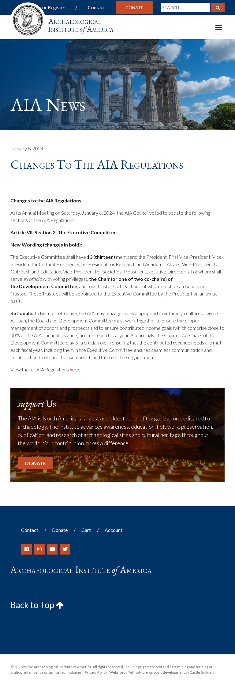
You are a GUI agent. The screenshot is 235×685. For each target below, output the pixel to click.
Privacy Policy (96, 672)
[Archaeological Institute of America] (28, 18)
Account (113, 530)
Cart (86, 530)
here (74, 369)
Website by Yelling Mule (128, 672)
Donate (134, 7)
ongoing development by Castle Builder (181, 672)
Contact (96, 7)
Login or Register (47, 7)
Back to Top (33, 605)
